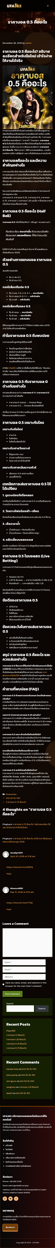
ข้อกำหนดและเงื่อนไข (14, 1161)
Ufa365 (12, 368)
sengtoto (11, 1087)
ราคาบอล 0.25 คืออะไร (16, 1043)
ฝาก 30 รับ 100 (13, 798)
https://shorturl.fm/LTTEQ (20, 902)
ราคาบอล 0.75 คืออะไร (16, 802)
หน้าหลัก (9, 1145)
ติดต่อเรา (10, 1227)
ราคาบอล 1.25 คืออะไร (16, 1039)
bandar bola (12, 1069)
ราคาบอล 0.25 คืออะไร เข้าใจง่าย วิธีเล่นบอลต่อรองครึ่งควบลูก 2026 (27, 840)
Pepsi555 (10, 1030)
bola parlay (12, 1075)
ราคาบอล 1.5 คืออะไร (15, 1035)
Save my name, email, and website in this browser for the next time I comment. (26, 984)
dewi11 (9, 1093)
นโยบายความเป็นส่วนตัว (15, 1157)
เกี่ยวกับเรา (10, 1153)
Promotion (11, 794)
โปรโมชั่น (9, 1149)
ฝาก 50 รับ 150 (28, 1075)
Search (9, 1003)
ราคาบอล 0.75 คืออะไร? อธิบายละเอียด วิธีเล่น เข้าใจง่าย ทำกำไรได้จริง (26, 826)
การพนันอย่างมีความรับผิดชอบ (18, 1165)
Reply (9, 873)
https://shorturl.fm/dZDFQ (20, 867)
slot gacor (11, 1081)
